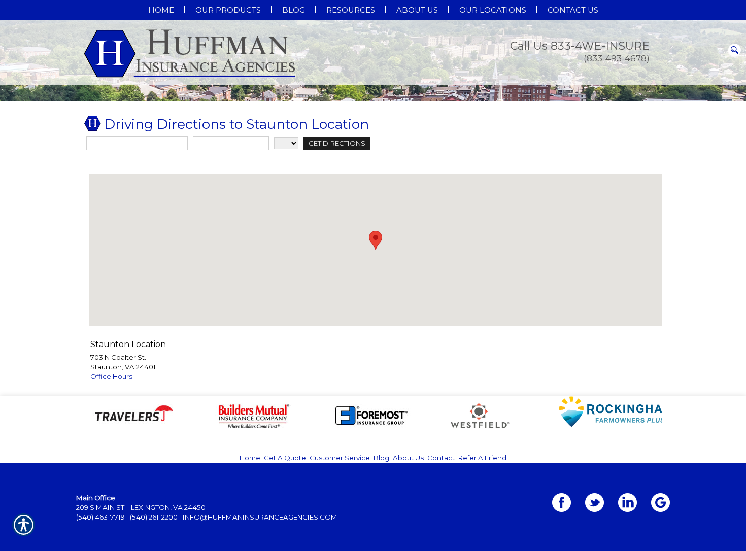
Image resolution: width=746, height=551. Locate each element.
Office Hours (111, 478)
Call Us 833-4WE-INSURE (580, 46)
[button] (375, 341)
